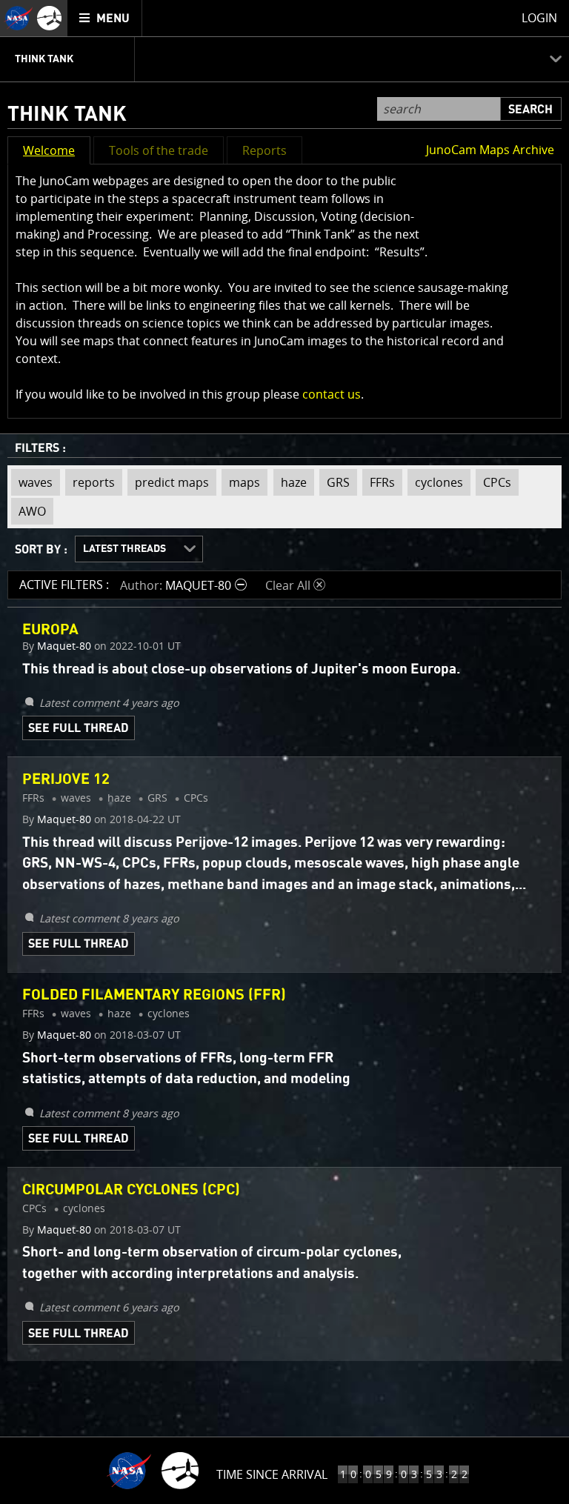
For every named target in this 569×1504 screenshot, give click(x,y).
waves (32, 482)
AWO (28, 508)
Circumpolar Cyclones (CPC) (131, 1189)
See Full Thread (78, 728)
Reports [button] (264, 150)
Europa (50, 629)
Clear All (295, 585)
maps (241, 482)
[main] (284, 752)
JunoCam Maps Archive (490, 150)
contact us (331, 394)
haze (290, 482)
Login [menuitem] (539, 18)
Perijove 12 (66, 779)
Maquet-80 (64, 646)
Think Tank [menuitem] (44, 59)
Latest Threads (124, 549)
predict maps (168, 482)
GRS (334, 482)
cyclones (435, 482)
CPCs (493, 482)
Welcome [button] (49, 150)
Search (530, 110)
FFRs (378, 482)
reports (90, 482)
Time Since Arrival (271, 1474)
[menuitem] (104, 18)
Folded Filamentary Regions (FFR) (154, 995)
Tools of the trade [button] (158, 150)
